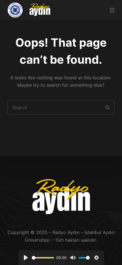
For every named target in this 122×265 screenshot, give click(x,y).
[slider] (43, 257)
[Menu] (112, 10)
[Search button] (107, 107)
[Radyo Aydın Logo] (40, 10)
